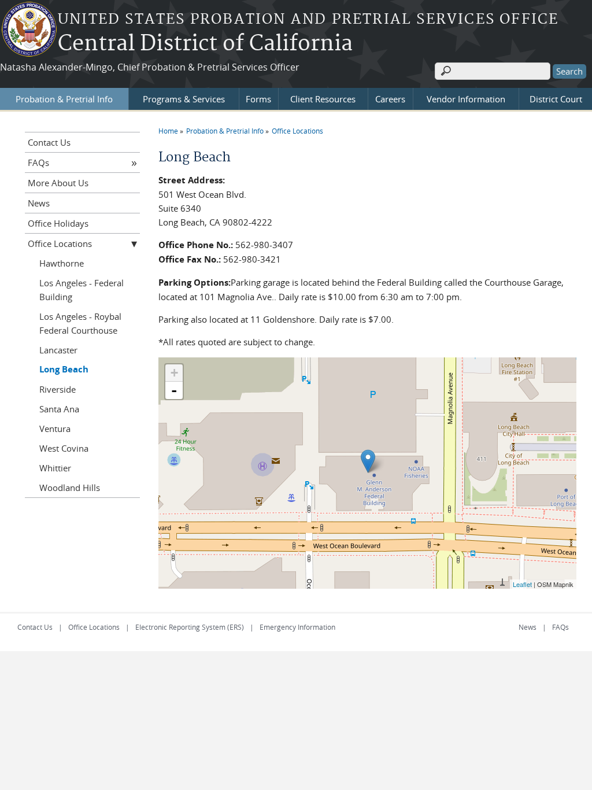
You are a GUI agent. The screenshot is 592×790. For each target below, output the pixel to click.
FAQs (38, 162)
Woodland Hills (69, 487)
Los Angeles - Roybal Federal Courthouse (80, 323)
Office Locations (297, 130)
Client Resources (323, 99)
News (39, 203)
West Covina (63, 448)
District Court (556, 99)
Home (168, 130)
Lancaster (58, 350)
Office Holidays (58, 223)
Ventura (55, 428)
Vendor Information (466, 99)
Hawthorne (61, 263)
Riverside (57, 389)
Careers (390, 99)
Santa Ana (59, 409)
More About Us (58, 183)
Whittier (55, 468)
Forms (258, 99)
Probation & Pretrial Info (64, 99)
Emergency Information (297, 627)
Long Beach (63, 369)
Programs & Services (184, 99)
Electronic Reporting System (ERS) (189, 627)
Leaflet (522, 584)
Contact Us (49, 142)
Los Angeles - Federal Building (81, 289)
